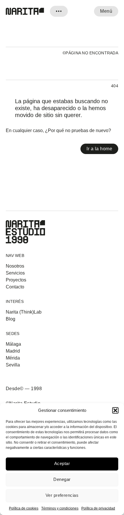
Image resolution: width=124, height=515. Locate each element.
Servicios (15, 273)
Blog (10, 319)
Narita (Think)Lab (24, 312)
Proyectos (16, 280)
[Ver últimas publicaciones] (59, 11)
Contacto (15, 287)
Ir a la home (99, 148)
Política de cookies (23, 508)
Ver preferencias (62, 495)
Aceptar (62, 463)
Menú (106, 11)
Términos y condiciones (59, 508)
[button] (115, 410)
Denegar (61, 479)
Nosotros (15, 266)
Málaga (13, 344)
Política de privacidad (98, 508)
